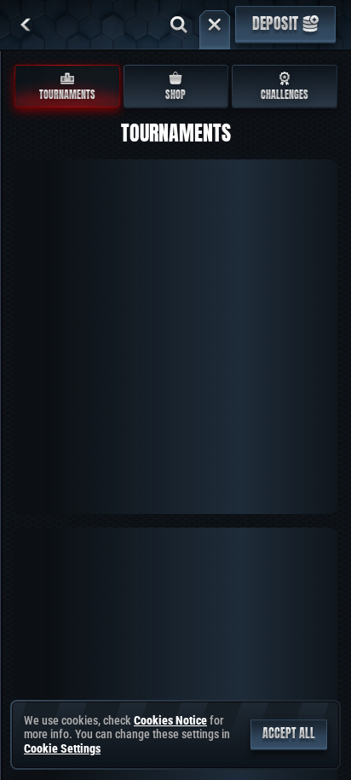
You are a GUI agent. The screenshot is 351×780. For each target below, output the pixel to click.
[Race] (214, 24)
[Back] (25, 24)
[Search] (179, 24)
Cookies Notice (170, 720)
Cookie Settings (62, 748)
